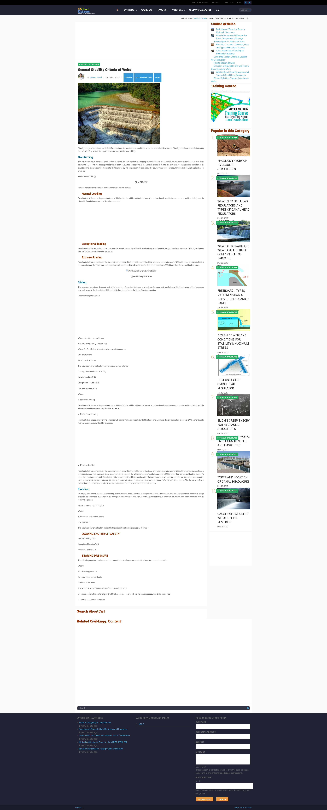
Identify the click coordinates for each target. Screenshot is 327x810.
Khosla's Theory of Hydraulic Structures (232, 165)
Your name (201, 722)
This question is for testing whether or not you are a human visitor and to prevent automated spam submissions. (222, 780)
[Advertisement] (141, 40)
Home (239, 2)
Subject (200, 742)
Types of (128, 77)
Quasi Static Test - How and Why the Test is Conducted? (104, 736)
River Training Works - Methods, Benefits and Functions (233, 441)
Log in (141, 724)
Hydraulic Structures (89, 64)
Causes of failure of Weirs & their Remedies (233, 518)
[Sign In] (246, 2)
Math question (203, 777)
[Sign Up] (250, 2)
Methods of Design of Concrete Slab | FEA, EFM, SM (103, 742)
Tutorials (177, 10)
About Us (215, 2)
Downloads (146, 10)
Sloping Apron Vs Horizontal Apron (229, 41)
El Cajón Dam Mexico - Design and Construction (101, 749)
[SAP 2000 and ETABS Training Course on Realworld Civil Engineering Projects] (230, 106)
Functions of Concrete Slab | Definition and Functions (103, 729)
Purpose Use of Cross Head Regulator (229, 384)
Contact (78, 807)
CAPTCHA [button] (201, 767)
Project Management (200, 10)
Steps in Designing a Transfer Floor (95, 723)
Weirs (157, 77)
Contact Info (228, 2)
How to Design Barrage (224, 63)
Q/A (217, 10)
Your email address (206, 732)
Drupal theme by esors (243, 807)
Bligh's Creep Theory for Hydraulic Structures (233, 424)
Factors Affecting (144, 77)
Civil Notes (129, 10)
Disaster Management (200, 2)
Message (200, 752)
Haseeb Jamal (96, 77)
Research (162, 10)
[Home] (84, 10)
